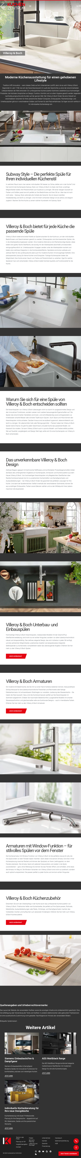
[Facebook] (39, 1151)
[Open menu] (30, 6)
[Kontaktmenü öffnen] (76, 1141)
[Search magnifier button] (77, 6)
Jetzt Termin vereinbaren (68, 1154)
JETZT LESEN (9, 1075)
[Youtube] (43, 1151)
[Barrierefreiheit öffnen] (76, 1147)
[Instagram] (36, 1151)
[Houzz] (36, 1154)
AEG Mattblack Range (53, 1058)
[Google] (47, 1151)
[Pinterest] (50, 1151)
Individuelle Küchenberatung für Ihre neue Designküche (22, 1109)
